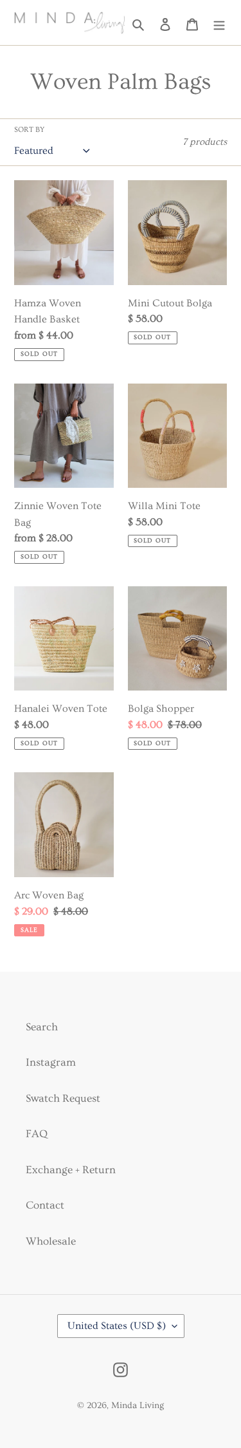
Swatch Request (63, 1098)
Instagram (51, 1062)
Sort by (29, 129)
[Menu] (219, 23)
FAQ (37, 1134)
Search (42, 1027)
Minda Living (137, 1405)
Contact (45, 1205)
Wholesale (51, 1241)
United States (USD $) (116, 1326)
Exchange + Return (71, 1170)
